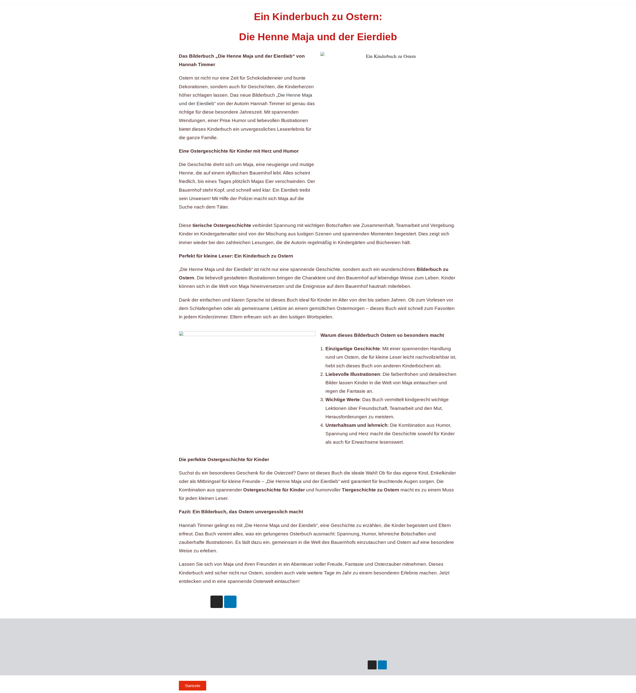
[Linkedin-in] (382, 664)
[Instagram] (216, 602)
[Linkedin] (230, 602)
